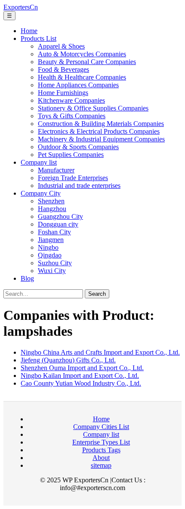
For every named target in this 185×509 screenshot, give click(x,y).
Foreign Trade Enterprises (73, 177)
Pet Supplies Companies (71, 154)
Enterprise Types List (101, 442)
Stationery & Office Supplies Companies (93, 108)
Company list (39, 162)
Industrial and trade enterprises (79, 185)
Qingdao (50, 255)
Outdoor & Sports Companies (78, 146)
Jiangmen (51, 239)
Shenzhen (51, 201)
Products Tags (101, 450)
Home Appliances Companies (78, 85)
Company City (41, 193)
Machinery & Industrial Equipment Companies (101, 139)
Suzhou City (55, 263)
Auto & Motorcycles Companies (82, 54)
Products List (38, 38)
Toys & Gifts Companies (71, 116)
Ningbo (48, 247)
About (101, 457)
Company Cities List (101, 426)
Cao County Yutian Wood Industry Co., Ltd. (81, 383)
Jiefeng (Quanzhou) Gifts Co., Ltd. (68, 360)
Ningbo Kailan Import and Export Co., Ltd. (80, 375)
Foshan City (54, 232)
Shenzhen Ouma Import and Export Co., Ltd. (82, 367)
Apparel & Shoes (61, 46)
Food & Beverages (63, 69)
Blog (27, 278)
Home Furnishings (63, 92)
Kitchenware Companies (71, 100)
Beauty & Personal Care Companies (87, 61)
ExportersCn (20, 7)
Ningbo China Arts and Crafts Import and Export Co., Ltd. (100, 352)
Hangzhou (52, 208)
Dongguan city (58, 224)
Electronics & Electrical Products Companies (99, 131)
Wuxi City (52, 270)
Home (29, 30)
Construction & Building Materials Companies (101, 123)
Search (97, 294)
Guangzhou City (60, 216)
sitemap (101, 465)
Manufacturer (56, 170)
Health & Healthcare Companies (82, 77)
